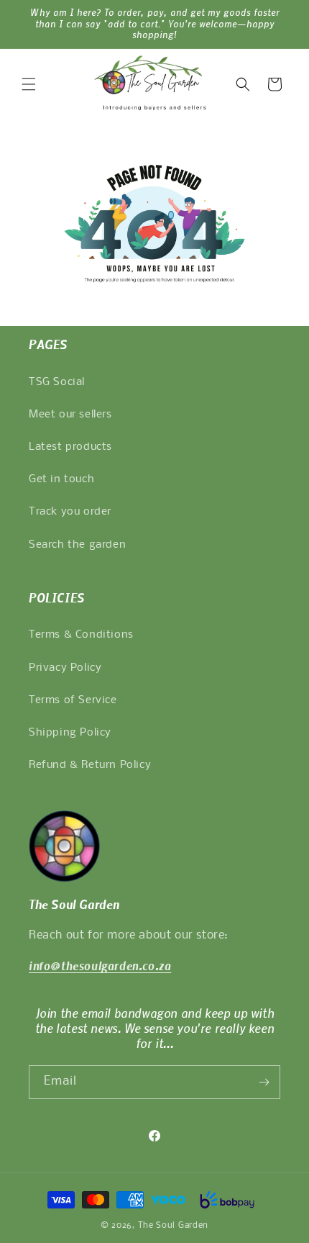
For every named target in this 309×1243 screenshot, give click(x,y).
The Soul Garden (173, 1225)
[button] (29, 84)
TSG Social (57, 382)
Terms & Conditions (81, 635)
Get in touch (61, 479)
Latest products (70, 447)
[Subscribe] (264, 1082)
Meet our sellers (70, 414)
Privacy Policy (65, 668)
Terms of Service (73, 700)
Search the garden (77, 545)
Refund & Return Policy (90, 765)
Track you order (70, 511)
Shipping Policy (70, 732)
